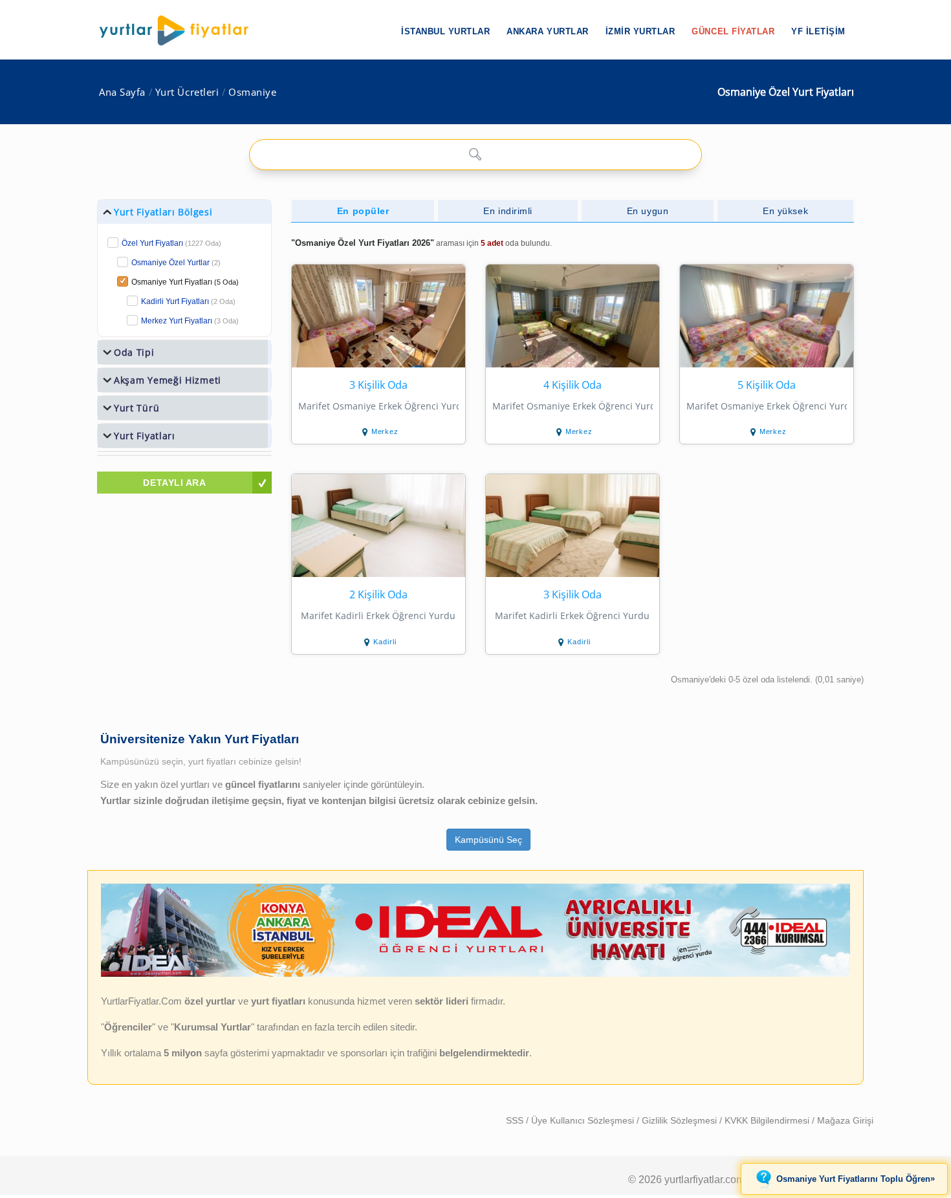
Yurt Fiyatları (144, 436)
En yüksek (785, 211)
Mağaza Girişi (845, 1120)
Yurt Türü (136, 408)
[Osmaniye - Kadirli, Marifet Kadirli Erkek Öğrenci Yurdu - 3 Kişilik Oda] (572, 525)
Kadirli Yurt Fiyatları (188, 301)
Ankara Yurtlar (547, 31)
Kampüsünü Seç (488, 839)
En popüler (363, 211)
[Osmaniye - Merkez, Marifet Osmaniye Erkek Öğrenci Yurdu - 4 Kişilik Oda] (572, 316)
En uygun (647, 211)
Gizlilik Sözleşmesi (680, 1120)
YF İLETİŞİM (818, 31)
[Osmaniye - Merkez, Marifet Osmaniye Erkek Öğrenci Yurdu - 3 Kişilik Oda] (378, 316)
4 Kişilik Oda (572, 385)
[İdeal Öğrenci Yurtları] (475, 973)
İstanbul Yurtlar (445, 31)
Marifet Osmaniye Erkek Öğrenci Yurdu (378, 406)
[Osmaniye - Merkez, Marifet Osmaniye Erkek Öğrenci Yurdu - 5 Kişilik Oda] (766, 316)
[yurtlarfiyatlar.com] (180, 30)
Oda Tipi (134, 352)
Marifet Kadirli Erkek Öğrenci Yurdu (378, 615)
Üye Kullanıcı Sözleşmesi (584, 1120)
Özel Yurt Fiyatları (171, 243)
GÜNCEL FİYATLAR (733, 31)
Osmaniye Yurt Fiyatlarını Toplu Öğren (855, 1178)
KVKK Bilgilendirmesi (768, 1120)
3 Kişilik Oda (378, 385)
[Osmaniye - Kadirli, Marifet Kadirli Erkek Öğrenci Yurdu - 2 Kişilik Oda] (378, 525)
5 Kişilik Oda (767, 385)
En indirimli (507, 211)
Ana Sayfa (122, 92)
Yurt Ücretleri (187, 92)
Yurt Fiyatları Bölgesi (163, 212)
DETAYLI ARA (174, 482)
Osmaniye (252, 92)
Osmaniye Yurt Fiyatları (185, 282)
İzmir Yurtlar (640, 31)
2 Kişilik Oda (378, 595)
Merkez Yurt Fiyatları (190, 320)
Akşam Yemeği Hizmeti (167, 380)
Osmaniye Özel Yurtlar (170, 262)
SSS (516, 1120)
